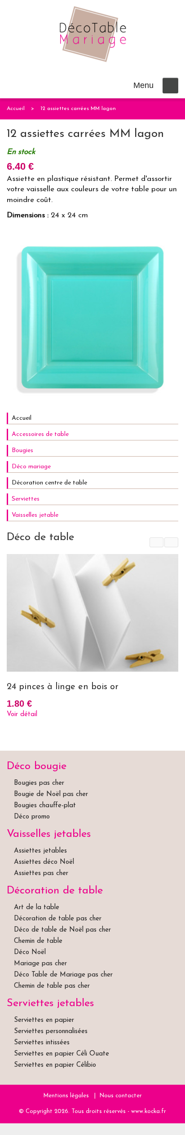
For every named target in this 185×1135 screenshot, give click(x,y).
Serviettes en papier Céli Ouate (61, 1054)
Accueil (16, 108)
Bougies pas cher (39, 783)
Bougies (22, 450)
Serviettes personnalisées (51, 1031)
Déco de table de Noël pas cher (62, 930)
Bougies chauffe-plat (45, 805)
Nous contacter (120, 1096)
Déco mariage (31, 466)
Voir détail (22, 714)
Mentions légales (66, 1096)
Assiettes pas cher (41, 873)
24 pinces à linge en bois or (63, 686)
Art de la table (36, 907)
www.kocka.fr (148, 1111)
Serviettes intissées (42, 1042)
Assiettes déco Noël (44, 862)
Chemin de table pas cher (52, 986)
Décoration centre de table (49, 483)
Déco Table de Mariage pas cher (63, 975)
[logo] (92, 34)
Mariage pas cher (40, 963)
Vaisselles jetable (35, 515)
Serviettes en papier (44, 1020)
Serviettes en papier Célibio (55, 1065)
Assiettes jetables (40, 851)
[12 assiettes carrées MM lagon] (92, 317)
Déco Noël (30, 952)
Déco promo (32, 817)
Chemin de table (38, 941)
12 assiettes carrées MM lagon (78, 108)
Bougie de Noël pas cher (51, 794)
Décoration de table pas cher (57, 918)
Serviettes (26, 499)
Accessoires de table (40, 434)
